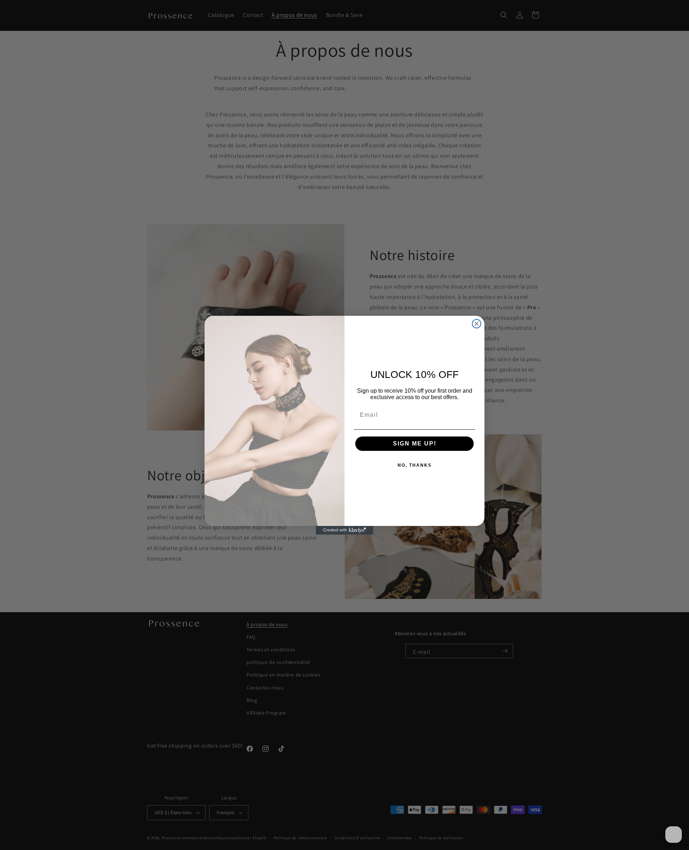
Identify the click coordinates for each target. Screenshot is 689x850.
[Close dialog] (476, 323)
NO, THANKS (415, 465)
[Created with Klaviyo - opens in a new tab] (344, 530)
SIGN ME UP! (414, 443)
